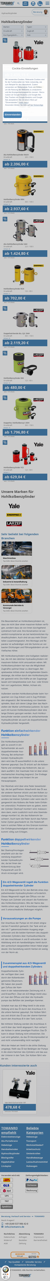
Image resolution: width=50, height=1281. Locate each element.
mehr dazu (23, 102)
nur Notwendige (36, 105)
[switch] (5, 1277)
